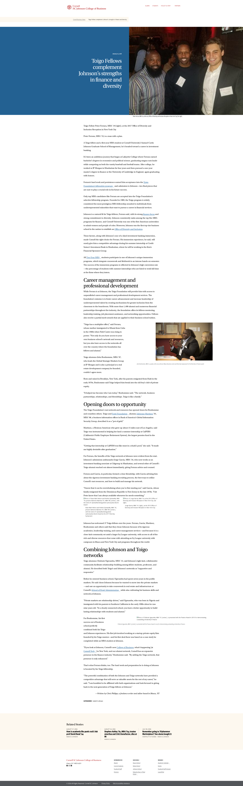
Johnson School (137, 769)
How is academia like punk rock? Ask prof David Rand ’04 (82, 732)
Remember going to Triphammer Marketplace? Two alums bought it (157, 732)
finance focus (149, 214)
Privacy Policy (106, 783)
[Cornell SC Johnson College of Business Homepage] (88, 760)
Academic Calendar (163, 763)
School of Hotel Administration (105, 590)
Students (155, 6)
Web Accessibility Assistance (121, 783)
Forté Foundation (119, 414)
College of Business (125, 647)
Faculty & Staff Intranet (164, 769)
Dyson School (136, 763)
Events (160, 766)
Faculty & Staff (166, 6)
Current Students (118, 766)
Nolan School (136, 766)
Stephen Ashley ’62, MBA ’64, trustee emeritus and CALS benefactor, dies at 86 (120, 734)
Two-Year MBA (93, 257)
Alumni (147, 6)
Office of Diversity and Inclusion (128, 229)
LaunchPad (161, 772)
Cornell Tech (89, 651)
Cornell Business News (79, 19)
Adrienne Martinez (144, 414)
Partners (177, 6)
